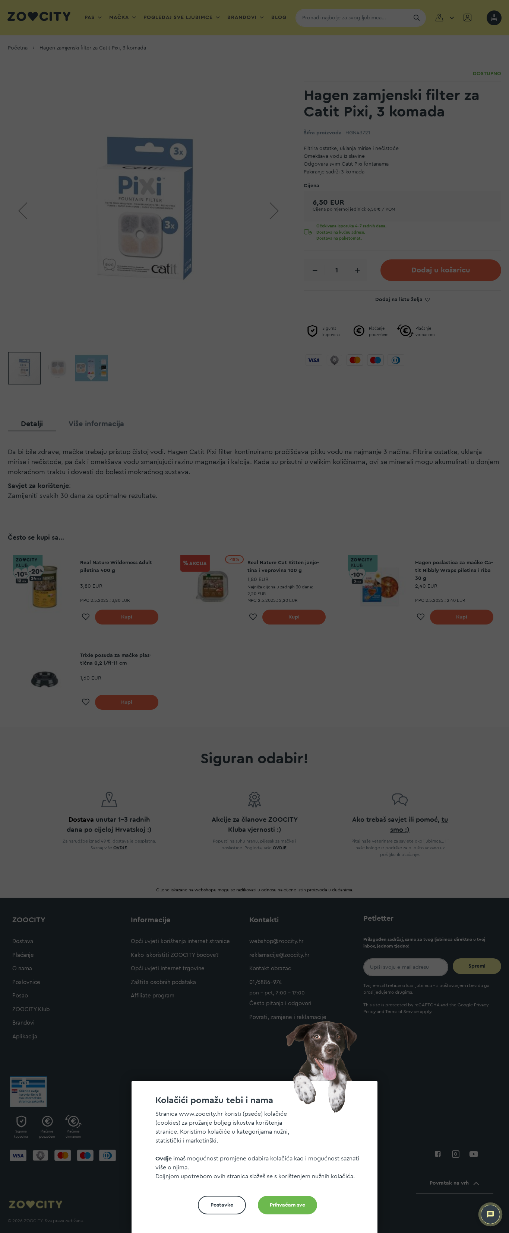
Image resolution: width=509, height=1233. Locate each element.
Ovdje (163, 1159)
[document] (257, 1160)
